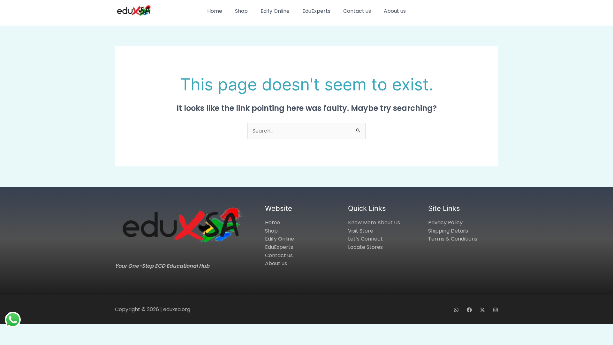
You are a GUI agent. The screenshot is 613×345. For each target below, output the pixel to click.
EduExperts (316, 11)
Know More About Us (374, 222)
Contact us (357, 11)
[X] (482, 309)
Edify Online (275, 11)
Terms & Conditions (452, 238)
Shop (241, 11)
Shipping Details (448, 230)
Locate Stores (365, 247)
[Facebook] (469, 309)
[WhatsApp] (456, 309)
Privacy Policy (445, 222)
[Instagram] (495, 309)
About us (395, 11)
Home (214, 11)
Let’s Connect (365, 238)
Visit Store (360, 230)
